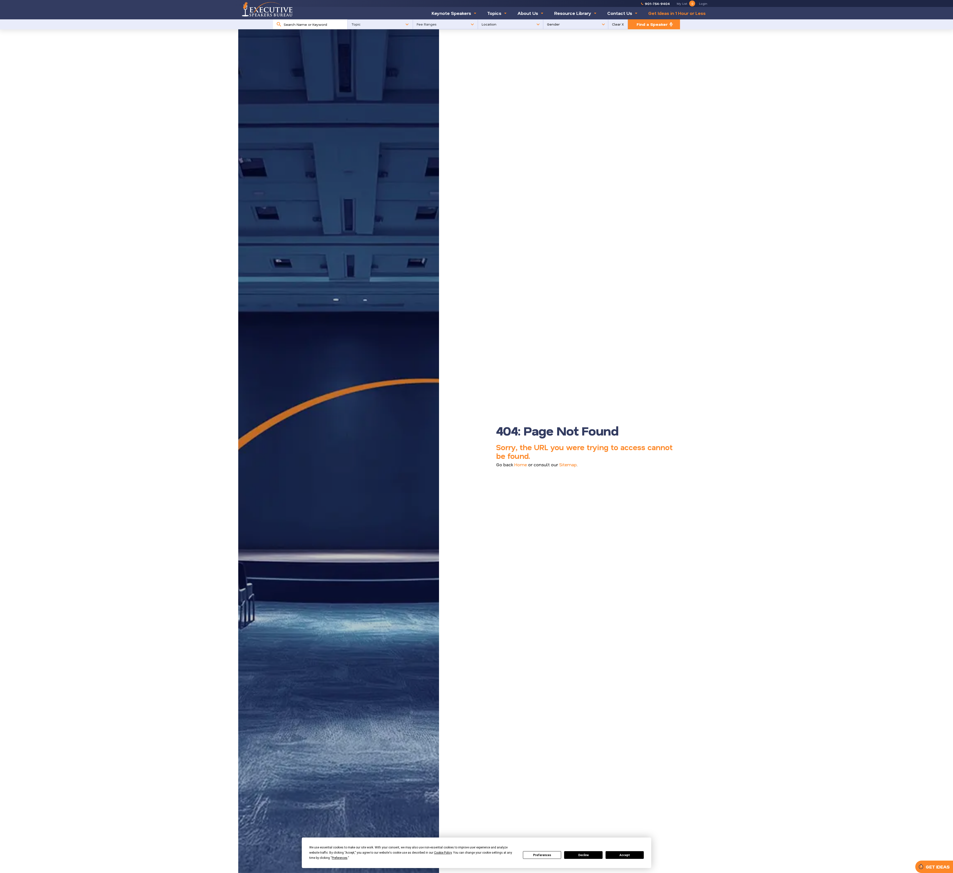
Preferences (542, 855)
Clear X (618, 24)
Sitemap (568, 465)
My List (685, 3)
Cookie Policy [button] (443, 852)
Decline (583, 855)
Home (520, 465)
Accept (624, 855)
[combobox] (314, 24)
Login (703, 3)
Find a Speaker (652, 24)
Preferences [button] (339, 858)
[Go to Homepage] (267, 9)
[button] (380, 24)
